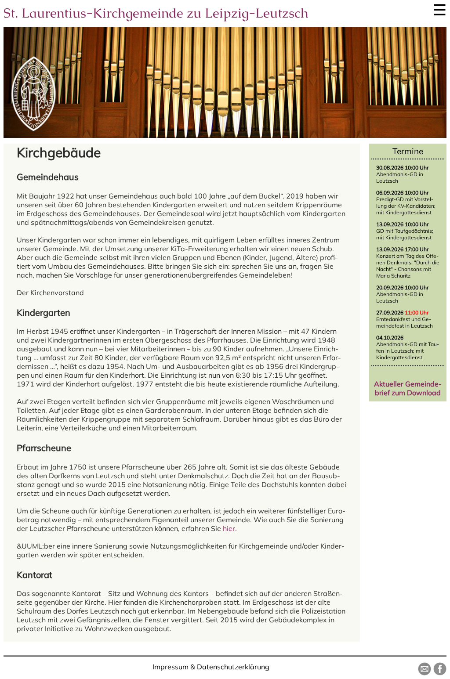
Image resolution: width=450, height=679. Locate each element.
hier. (230, 528)
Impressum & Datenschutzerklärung (210, 666)
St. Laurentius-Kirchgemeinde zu (156, 13)
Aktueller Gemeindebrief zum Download (408, 388)
